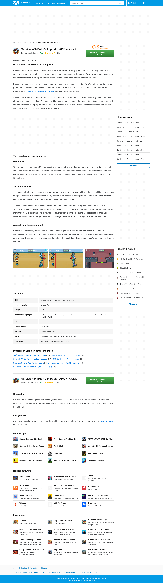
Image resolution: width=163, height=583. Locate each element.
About (15, 568)
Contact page (107, 421)
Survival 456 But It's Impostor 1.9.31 (131, 132)
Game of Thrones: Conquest (41, 91)
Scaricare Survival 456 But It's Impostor (28, 363)
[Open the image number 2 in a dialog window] (102, 258)
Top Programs (58, 3)
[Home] (14, 43)
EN (144, 3)
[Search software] (120, 3)
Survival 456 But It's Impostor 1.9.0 (130, 141)
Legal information (68, 572)
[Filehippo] (21, 3)
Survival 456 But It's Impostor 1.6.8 (130, 145)
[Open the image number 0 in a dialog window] (30, 258)
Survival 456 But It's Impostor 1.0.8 (130, 159)
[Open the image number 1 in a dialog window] (66, 258)
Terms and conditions (21, 572)
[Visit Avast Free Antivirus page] (100, 47)
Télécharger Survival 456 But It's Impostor (29, 355)
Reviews (45, 3)
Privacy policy (52, 572)
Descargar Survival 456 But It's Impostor (64, 363)
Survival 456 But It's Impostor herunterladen (30, 359)
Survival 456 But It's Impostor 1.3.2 (130, 150)
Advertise (34, 568)
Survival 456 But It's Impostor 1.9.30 (131, 136)
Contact (24, 568)
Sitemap (44, 568)
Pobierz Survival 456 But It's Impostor (65, 355)
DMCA (80, 572)
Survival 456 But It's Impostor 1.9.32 (131, 127)
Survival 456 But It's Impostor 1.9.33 (131, 123)
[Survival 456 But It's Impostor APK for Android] (16, 51)
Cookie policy (38, 572)
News (37, 3)
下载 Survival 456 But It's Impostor (66, 359)
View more (133, 165)
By (29, 53)
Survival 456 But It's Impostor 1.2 (129, 155)
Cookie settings (92, 572)
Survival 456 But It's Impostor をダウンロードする (32, 367)
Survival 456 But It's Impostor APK (49, 49)
